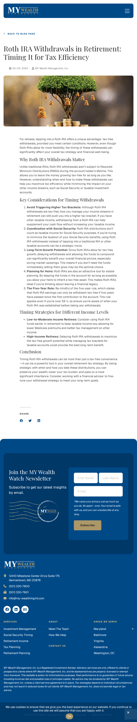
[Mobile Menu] (127, 11)
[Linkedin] (16, 609)
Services (10, 621)
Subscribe (87, 525)
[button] (21, 421)
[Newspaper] (25, 609)
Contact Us (57, 645)
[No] (128, 713)
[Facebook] (7, 609)
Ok (69, 716)
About (53, 621)
